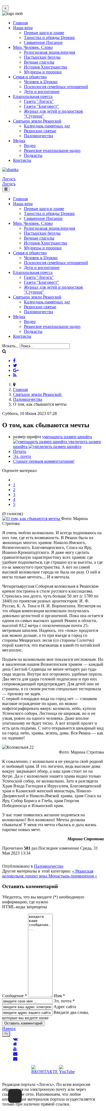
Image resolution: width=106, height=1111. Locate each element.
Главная (20, 22)
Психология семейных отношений (56, 86)
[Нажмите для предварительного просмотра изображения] (31, 518)
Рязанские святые (40, 131)
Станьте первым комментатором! (43, 461)
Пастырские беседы (42, 57)
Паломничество (48, 866)
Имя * (59, 995)
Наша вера (23, 27)
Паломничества (38, 135)
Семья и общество (30, 76)
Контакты (22, 160)
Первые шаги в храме (44, 32)
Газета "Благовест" (41, 106)
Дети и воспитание (42, 91)
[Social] (14, 360)
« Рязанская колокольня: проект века (47, 873)
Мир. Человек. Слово (33, 47)
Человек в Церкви (41, 81)
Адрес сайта (65, 1006)
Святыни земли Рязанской (37, 121)
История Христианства (45, 67)
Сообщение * (14, 995)
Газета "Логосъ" (39, 101)
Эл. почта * (64, 1001)
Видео (30, 145)
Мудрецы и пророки (43, 72)
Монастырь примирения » (72, 876)
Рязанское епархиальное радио (52, 150)
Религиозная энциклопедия (49, 52)
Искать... (10, 346)
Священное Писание (43, 42)
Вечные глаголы (39, 62)
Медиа (19, 140)
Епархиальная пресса (32, 96)
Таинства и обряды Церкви (49, 37)
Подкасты (33, 155)
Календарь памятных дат (47, 126)
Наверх (9, 1028)
